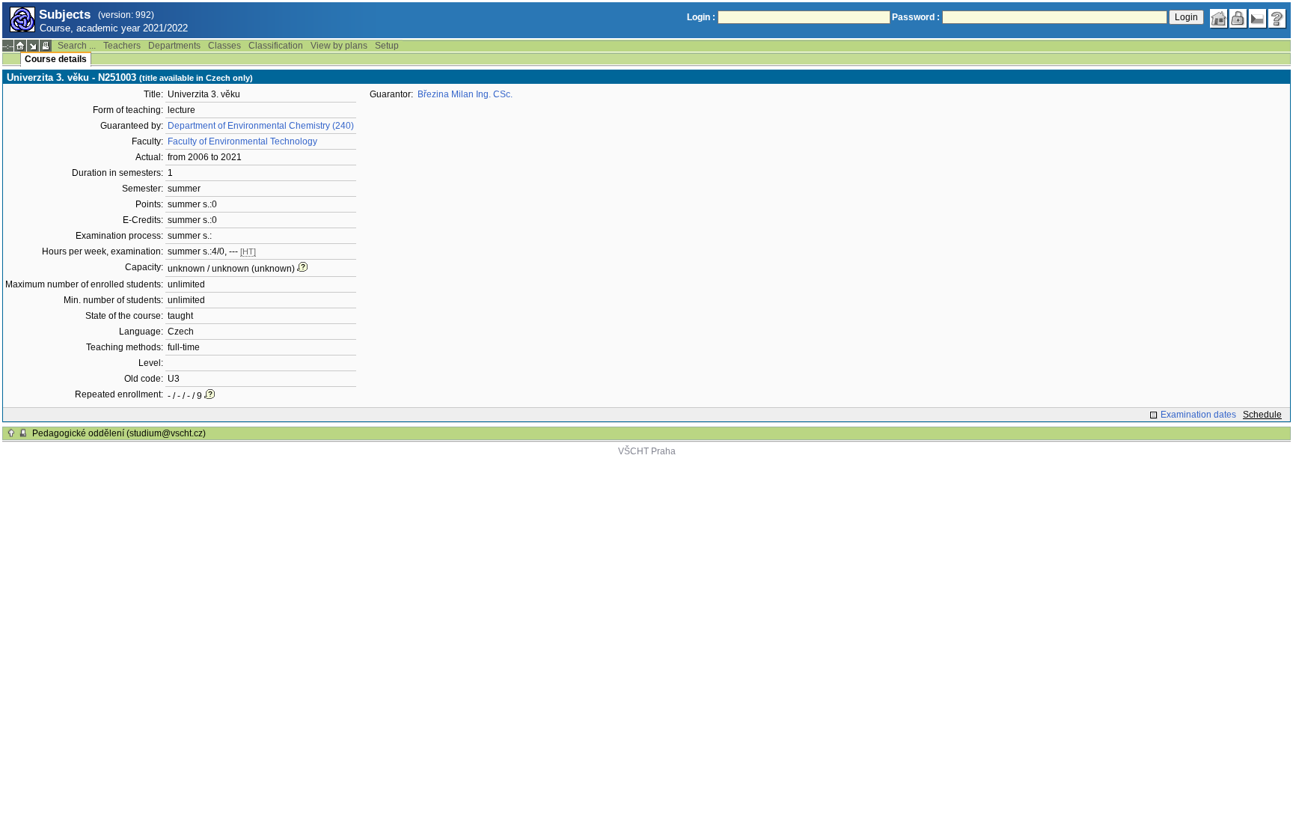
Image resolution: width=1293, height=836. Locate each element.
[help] (1277, 18)
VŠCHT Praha (647, 451)
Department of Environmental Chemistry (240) (261, 125)
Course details (56, 59)
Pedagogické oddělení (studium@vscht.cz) (119, 433)
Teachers (122, 45)
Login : (701, 17)
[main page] (1219, 18)
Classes (224, 45)
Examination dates (1198, 414)
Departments (174, 45)
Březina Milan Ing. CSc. (465, 94)
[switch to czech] (1258, 18)
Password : (916, 17)
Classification (275, 45)
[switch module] (33, 46)
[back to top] (11, 433)
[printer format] (46, 46)
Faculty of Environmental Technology (242, 141)
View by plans (339, 45)
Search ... (77, 45)
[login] (1238, 18)
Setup (387, 45)
